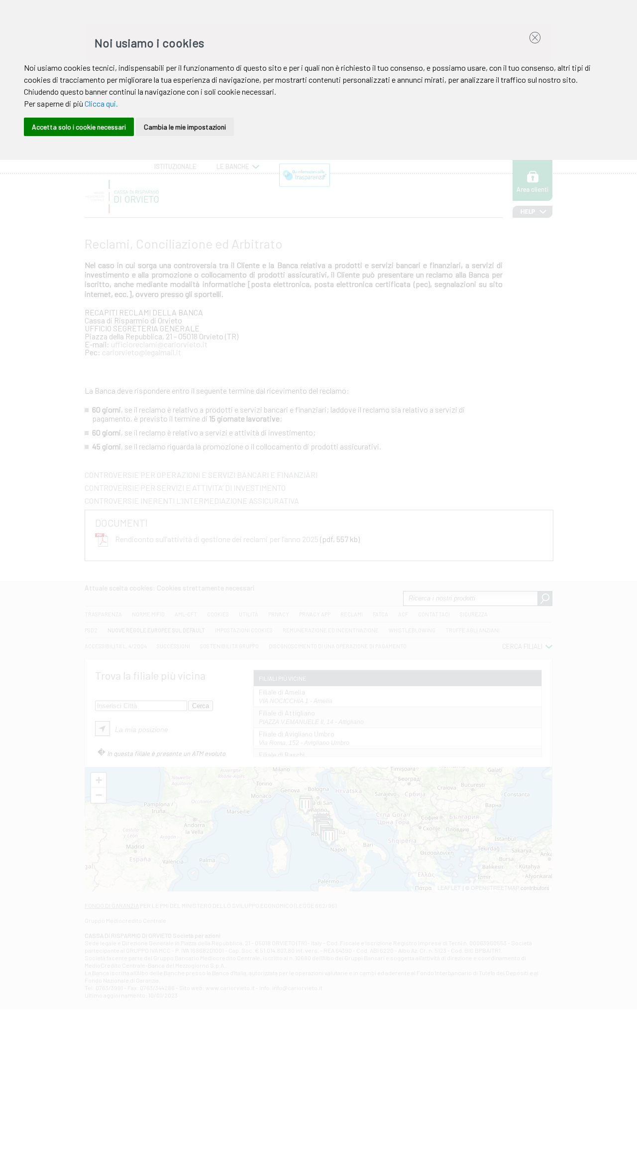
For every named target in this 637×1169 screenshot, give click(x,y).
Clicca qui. (101, 103)
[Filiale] (305, 806)
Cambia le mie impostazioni (185, 127)
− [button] (99, 795)
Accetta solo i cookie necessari (79, 127)
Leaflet (449, 887)
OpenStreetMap (495, 887)
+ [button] (99, 780)
